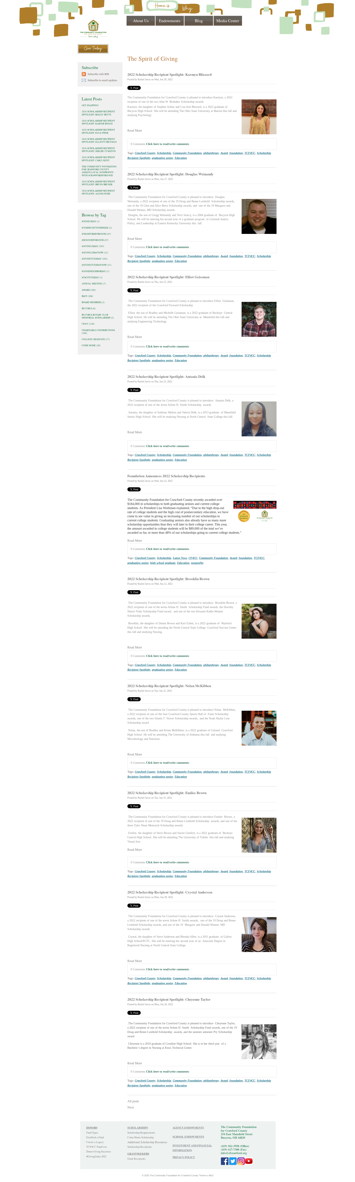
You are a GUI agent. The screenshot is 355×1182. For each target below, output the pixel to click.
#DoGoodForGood (95, 239)
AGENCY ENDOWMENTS (188, 1127)
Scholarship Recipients (139, 1147)
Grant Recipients (136, 1158)
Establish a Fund (95, 1137)
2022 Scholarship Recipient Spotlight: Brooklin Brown (168, 578)
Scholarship (164, 153)
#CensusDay (91, 221)
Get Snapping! (90, 105)
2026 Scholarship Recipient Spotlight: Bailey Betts (98, 113)
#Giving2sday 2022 (96, 1156)
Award (224, 153)
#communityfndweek (97, 227)
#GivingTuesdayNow (96, 264)
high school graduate (162, 563)
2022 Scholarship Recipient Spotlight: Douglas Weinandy (170, 174)
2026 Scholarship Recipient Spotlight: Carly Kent (98, 159)
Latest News (180, 558)
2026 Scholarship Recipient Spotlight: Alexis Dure (98, 192)
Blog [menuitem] (199, 20)
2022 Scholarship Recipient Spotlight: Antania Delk (166, 376)
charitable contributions (98, 332)
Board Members (93, 302)
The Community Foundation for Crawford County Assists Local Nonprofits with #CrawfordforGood (99, 171)
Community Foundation (187, 153)
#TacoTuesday (92, 277)
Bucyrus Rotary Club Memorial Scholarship (98, 316)
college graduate (96, 339)
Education (181, 158)
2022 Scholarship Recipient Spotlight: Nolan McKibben (169, 685)
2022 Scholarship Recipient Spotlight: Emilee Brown (166, 792)
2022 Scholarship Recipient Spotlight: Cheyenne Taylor (169, 999)
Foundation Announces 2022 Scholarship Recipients (166, 475)
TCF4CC (249, 153)
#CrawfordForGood (96, 233)
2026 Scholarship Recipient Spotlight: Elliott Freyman (99, 140)
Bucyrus (89, 308)
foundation (236, 153)
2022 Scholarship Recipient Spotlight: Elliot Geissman (168, 276)
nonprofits (197, 563)
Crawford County (145, 153)
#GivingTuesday (94, 258)
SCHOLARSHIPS (137, 1127)
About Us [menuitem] (141, 20)
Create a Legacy (95, 1142)
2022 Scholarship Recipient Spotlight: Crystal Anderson (169, 892)
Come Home (91, 345)
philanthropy (211, 153)
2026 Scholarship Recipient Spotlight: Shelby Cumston (99, 150)
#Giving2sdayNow (95, 252)
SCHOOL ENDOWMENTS (188, 1136)
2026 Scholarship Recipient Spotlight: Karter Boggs (98, 122)
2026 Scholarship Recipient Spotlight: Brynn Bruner (98, 183)
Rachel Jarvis (144, 79)
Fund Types (92, 1132)
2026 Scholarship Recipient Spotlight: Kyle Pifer (98, 131)
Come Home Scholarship (140, 1137)
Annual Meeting (94, 283)
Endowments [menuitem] (169, 20)
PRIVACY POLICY (184, 1157)
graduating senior (162, 158)
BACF (87, 296)
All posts (133, 1101)
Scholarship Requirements (141, 1132)
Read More (134, 130)
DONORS (91, 1127)
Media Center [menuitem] (227, 20)
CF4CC (193, 558)
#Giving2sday (93, 246)
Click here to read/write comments (167, 144)
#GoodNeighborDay (95, 271)
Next (130, 1107)
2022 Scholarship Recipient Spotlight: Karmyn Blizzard (169, 74)
